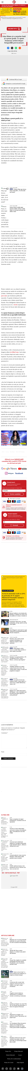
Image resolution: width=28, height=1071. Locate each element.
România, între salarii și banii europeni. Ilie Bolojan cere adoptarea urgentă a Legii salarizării (17, 641)
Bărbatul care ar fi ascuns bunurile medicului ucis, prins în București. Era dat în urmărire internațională (18, 941)
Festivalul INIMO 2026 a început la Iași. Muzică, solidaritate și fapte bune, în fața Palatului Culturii (20, 13)
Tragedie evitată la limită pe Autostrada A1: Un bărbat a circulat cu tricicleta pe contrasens (18, 994)
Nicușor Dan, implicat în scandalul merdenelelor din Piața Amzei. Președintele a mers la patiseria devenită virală (18, 962)
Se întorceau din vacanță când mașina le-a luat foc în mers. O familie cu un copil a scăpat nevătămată (17, 984)
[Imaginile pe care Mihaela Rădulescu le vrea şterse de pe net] (14, 438)
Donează (15, 525)
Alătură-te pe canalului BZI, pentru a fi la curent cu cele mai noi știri (14, 461)
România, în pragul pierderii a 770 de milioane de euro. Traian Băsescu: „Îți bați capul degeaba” (18, 658)
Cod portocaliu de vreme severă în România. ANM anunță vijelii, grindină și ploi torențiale (18, 857)
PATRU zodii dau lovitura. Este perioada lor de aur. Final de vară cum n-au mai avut (18, 867)
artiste (3, 451)
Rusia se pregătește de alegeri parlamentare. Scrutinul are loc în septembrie (18, 820)
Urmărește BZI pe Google (15, 79)
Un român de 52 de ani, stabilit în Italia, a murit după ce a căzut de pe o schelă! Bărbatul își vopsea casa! (18, 682)
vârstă (15, 304)
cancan (7, 451)
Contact (20, 1055)
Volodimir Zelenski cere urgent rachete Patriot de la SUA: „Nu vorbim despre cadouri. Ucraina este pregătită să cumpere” (18, 668)
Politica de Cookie (8, 1062)
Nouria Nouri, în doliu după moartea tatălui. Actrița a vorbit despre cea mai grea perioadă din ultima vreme (17, 209)
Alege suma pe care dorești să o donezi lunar (12, 488)
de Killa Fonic (14, 352)
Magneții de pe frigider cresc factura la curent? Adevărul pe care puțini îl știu (18, 1016)
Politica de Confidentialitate (14, 1058)
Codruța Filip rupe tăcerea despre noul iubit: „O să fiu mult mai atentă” (18, 191)
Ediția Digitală (20, 1062)
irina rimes (12, 451)
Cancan (14, 53)
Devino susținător (15, 494)
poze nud (4, 296)
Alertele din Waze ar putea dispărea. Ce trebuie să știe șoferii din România (18, 952)
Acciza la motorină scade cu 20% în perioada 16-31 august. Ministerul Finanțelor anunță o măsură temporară (13, 596)
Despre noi (8, 1051)
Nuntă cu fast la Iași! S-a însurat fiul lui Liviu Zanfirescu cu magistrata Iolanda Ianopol (18, 973)
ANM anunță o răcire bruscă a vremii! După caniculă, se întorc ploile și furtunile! (18, 650)
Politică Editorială (10, 1055)
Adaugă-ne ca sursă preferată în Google (15, 83)
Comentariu (4, 733)
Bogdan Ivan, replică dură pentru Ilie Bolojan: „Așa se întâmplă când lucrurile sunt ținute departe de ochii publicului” (18, 693)
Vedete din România (20, 451)
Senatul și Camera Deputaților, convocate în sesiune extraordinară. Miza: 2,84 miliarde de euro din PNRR (18, 831)
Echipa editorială (18, 1051)
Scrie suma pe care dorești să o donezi (11, 519)
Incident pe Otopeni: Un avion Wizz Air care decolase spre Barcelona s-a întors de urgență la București (18, 1005)
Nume (2, 751)
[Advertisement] (14, 558)
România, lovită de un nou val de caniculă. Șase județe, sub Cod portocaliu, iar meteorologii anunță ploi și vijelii (18, 1040)
